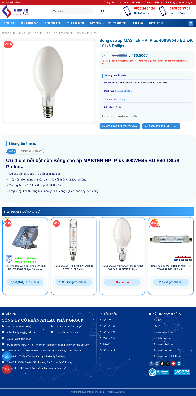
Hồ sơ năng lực (186, 2)
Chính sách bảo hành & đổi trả (167, 349)
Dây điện (95, 23)
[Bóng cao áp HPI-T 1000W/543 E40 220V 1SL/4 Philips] (73, 233)
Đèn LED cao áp (63, 33)
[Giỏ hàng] (190, 23)
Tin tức (148, 2)
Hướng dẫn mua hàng (163, 325)
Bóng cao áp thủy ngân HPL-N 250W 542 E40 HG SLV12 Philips (122, 261)
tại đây (133, 116)
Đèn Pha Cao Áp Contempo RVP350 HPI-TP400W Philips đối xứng (25, 261)
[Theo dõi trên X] (167, 356)
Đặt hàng (170, 2)
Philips (123, 99)
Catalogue (156, 23)
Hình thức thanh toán (163, 331)
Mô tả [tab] (11, 151)
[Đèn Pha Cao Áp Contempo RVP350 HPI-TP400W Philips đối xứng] (25, 233)
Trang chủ (109, 2)
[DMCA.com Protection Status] (182, 364)
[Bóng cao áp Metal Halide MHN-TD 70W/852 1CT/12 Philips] (170, 233)
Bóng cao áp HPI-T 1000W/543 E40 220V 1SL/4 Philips (73, 261)
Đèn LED (9, 23)
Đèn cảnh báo (29, 23)
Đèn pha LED (53, 23)
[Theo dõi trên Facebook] (151, 356)
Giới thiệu (123, 2)
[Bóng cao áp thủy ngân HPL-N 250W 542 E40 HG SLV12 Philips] (122, 233)
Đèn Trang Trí (116, 23)
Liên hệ (158, 2)
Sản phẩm (136, 2)
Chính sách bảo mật (163, 343)
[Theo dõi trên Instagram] (156, 356)
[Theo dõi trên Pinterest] (173, 356)
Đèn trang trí (109, 343)
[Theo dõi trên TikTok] (162, 356)
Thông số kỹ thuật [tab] (31, 151)
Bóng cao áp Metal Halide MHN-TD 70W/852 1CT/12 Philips (171, 261)
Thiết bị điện (75, 23)
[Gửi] (103, 11)
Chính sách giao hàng (163, 337)
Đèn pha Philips (86, 33)
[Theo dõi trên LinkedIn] (178, 356)
